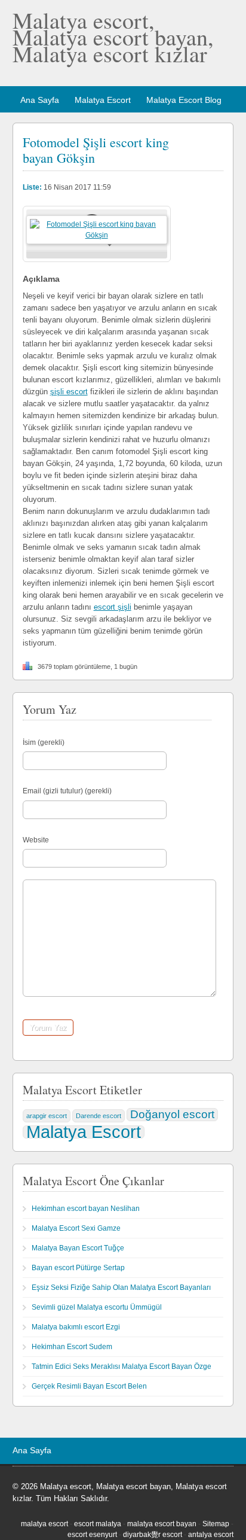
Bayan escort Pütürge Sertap (78, 1268)
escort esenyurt (92, 1534)
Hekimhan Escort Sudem (72, 1347)
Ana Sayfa (39, 100)
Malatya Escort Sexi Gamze (76, 1228)
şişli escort (69, 391)
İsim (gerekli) (43, 742)
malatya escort (44, 1524)
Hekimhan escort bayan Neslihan (86, 1208)
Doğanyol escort (172, 1114)
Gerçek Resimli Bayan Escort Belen (89, 1386)
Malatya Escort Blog (184, 100)
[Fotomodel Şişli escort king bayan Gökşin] (96, 235)
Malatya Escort (103, 100)
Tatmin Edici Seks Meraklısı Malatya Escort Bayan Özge (121, 1366)
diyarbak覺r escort (152, 1534)
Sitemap (215, 1524)
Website (36, 840)
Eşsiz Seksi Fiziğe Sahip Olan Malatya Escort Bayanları (121, 1287)
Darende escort (98, 1115)
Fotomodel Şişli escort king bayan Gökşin (96, 149)
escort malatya (97, 1524)
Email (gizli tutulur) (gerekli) (67, 791)
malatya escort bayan (161, 1524)
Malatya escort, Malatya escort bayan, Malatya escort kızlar (113, 37)
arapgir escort (46, 1115)
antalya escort (210, 1534)
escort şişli (112, 606)
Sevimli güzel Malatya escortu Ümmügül (97, 1307)
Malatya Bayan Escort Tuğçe (78, 1248)
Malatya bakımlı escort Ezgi (76, 1327)
